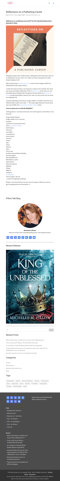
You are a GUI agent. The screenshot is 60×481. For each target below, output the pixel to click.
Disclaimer (32, 474)
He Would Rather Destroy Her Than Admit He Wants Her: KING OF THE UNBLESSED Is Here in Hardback (17, 452)
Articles (8, 363)
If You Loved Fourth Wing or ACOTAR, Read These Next (22, 343)
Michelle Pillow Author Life (33, 15)
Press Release (35, 383)
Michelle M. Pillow (12, 15)
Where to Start (11, 413)
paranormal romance (15, 126)
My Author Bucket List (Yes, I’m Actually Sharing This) (21, 353)
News (7, 371)
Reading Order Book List (14, 410)
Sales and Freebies (17, 386)
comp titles (36, 381)
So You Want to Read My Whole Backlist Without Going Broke (24, 345)
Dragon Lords (36, 91)
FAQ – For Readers (12, 419)
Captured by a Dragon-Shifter (28, 105)
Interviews (27, 383)
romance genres (43, 383)
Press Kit (9, 427)
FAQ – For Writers (12, 424)
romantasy (9, 386)
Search (51, 330)
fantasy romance (45, 381)
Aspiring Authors (10, 381)
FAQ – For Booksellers (13, 421)
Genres (8, 383)
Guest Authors (15, 383)
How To (21, 383)
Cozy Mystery (10, 174)
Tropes (24, 386)
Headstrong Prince (23, 83)
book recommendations (27, 381)
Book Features (10, 365)
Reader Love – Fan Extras (14, 416)
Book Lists (18, 381)
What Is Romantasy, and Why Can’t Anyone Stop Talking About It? (25, 340)
